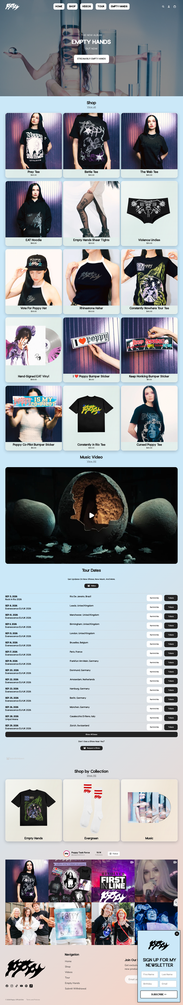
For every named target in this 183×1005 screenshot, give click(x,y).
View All (91, 461)
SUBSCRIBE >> (159, 994)
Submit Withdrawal (75, 988)
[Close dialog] (177, 933)
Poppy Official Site (17, 1000)
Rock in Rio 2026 (13, 599)
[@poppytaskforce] (66, 853)
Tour (67, 977)
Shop (68, 966)
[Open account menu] (169, 6)
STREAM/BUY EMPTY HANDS (91, 58)
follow (93, 586)
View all (91, 107)
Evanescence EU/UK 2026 (18, 608)
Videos (68, 972)
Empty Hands (72, 983)
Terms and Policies (33, 1000)
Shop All (91, 775)
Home (68, 961)
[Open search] (163, 6)
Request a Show (93, 748)
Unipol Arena (11, 719)
